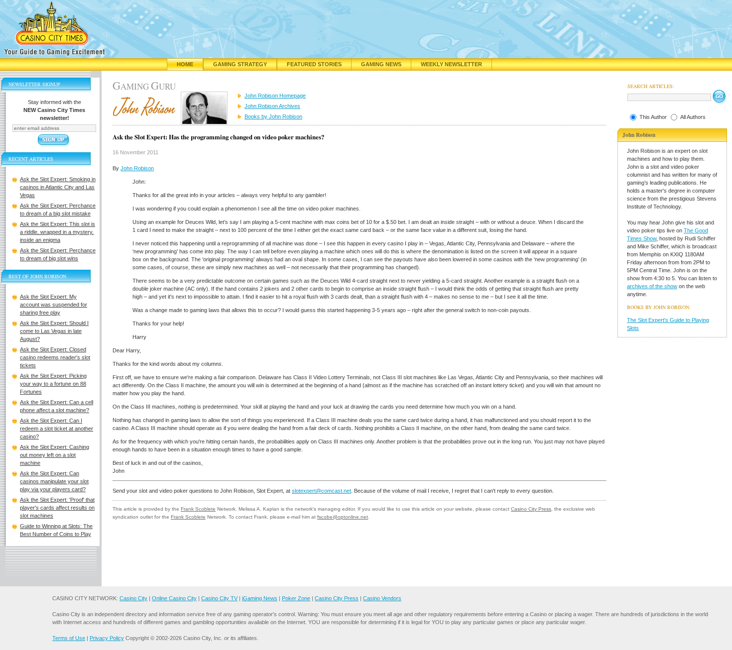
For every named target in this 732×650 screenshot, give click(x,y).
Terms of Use (68, 638)
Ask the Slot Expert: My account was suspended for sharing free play (53, 305)
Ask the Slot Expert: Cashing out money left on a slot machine (54, 455)
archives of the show (652, 286)
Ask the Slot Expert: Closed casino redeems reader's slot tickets (55, 357)
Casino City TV (219, 598)
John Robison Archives (272, 106)
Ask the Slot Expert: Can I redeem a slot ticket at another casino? (56, 428)
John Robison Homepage (275, 96)
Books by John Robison (273, 116)
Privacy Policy (107, 638)
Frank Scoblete (198, 509)
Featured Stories (314, 64)
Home (185, 64)
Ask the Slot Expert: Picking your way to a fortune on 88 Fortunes (53, 384)
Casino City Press (531, 509)
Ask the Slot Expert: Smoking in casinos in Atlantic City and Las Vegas (58, 187)
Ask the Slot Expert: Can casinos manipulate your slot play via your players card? (54, 481)
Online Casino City (174, 598)
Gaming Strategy (240, 64)
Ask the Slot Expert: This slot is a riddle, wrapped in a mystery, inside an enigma (57, 232)
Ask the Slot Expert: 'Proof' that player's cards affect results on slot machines (57, 508)
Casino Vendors (382, 598)
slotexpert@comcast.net (321, 491)
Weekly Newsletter (451, 64)
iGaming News (259, 598)
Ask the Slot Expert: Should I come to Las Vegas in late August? (54, 331)
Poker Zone (296, 598)
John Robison (137, 168)
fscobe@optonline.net (342, 517)
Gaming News (381, 64)
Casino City (133, 598)
